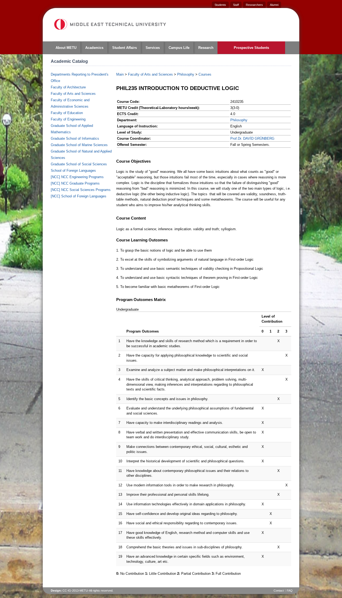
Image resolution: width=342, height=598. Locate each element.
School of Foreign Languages (73, 171)
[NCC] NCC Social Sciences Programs (81, 190)
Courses (205, 74)
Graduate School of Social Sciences (79, 164)
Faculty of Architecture (68, 87)
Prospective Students (251, 48)
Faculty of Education (67, 113)
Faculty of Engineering (68, 119)
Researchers (254, 4)
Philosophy (185, 74)
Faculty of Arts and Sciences (73, 94)
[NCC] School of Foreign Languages (78, 196)
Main (120, 74)
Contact (279, 590)
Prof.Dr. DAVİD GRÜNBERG (252, 138)
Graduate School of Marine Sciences (79, 145)
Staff (236, 4)
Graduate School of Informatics (75, 138)
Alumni (274, 4)
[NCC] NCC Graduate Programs (75, 183)
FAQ (290, 590)
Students (220, 4)
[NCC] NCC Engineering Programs (77, 177)
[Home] (109, 24)
